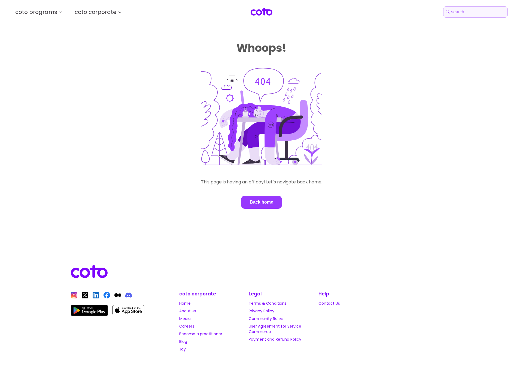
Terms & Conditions (268, 303)
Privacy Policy (261, 311)
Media (185, 318)
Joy (182, 349)
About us (187, 311)
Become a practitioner (200, 334)
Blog (183, 341)
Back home (261, 202)
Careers (186, 326)
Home (185, 303)
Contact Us (329, 303)
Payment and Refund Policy (275, 339)
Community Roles (266, 318)
